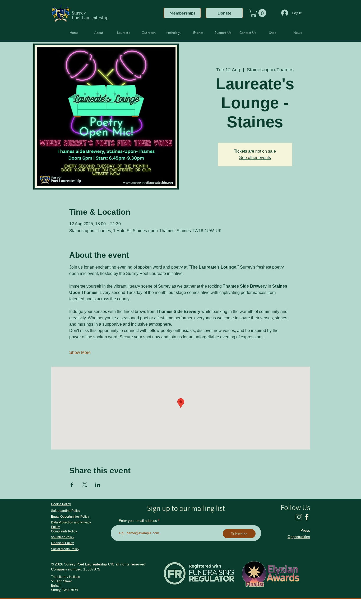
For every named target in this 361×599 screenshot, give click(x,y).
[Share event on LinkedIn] (97, 485)
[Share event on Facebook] (71, 485)
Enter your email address (138, 520)
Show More (80, 352)
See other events (255, 157)
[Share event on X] (84, 485)
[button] (258, 13)
